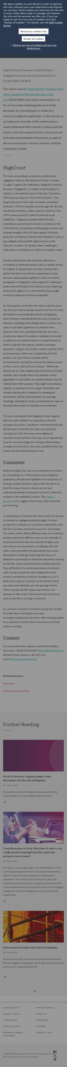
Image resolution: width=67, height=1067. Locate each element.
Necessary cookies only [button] (33, 31)
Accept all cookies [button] (33, 38)
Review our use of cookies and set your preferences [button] (35, 47)
